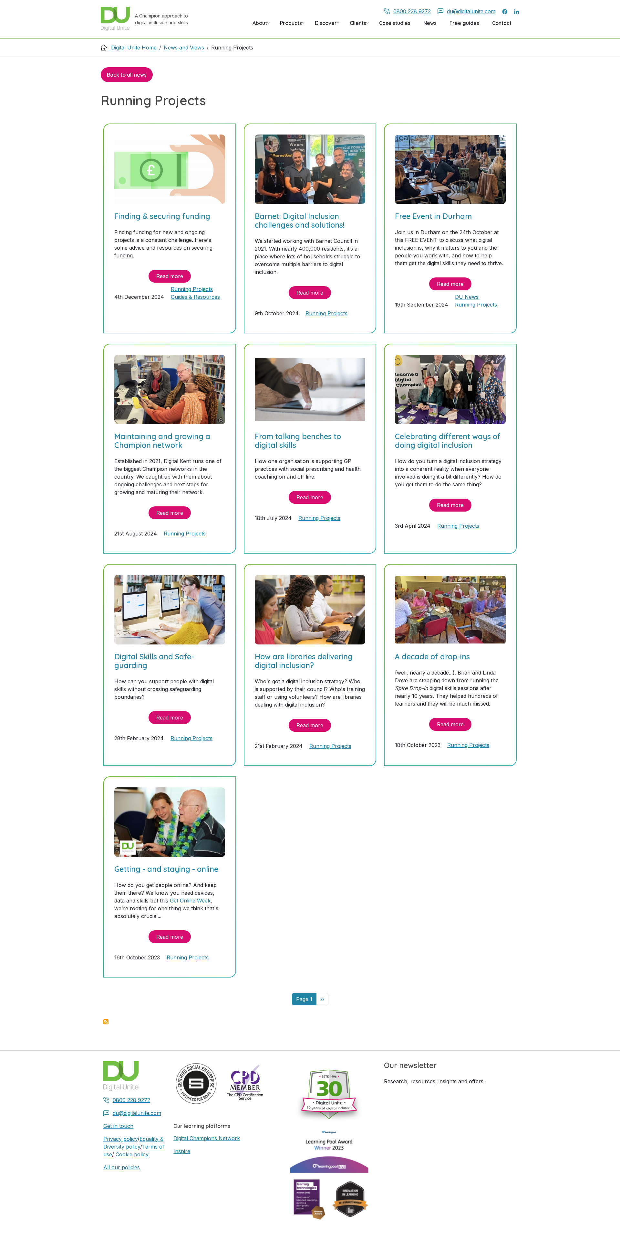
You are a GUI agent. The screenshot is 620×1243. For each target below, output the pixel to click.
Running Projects (192, 289)
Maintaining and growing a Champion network (162, 441)
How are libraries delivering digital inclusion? (304, 661)
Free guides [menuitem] (464, 23)
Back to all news (127, 74)
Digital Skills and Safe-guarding (154, 661)
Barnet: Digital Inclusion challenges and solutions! (300, 220)
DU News (467, 297)
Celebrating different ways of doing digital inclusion (448, 441)
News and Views (184, 47)
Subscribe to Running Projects (105, 1021)
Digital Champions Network (206, 1138)
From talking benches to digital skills (298, 441)
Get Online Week (190, 900)
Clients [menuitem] (355, 25)
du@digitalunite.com (471, 11)
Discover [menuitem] (323, 25)
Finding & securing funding (162, 216)
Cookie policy (132, 1154)
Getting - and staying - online (166, 869)
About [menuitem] (257, 25)
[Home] (118, 19)
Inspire (181, 1151)
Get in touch (118, 1126)
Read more (169, 276)
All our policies (121, 1167)
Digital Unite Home (134, 47)
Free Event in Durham (433, 216)
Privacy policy (120, 1139)
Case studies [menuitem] (394, 23)
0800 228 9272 (412, 11)
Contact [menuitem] (502, 23)
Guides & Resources (195, 297)
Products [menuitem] (288, 25)
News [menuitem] (430, 23)
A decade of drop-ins (432, 656)
